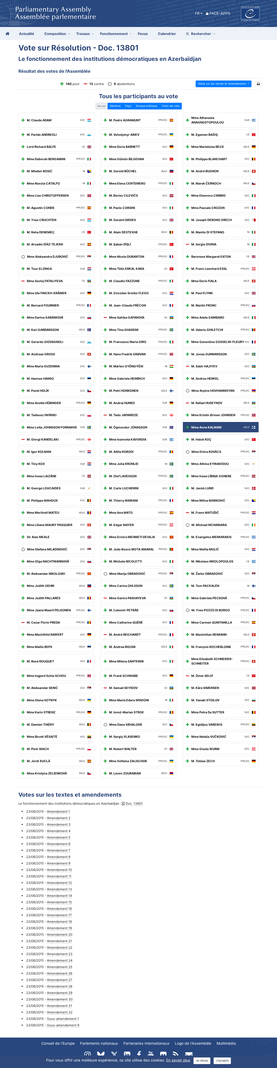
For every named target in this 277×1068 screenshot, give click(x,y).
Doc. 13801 (134, 803)
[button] (258, 84)
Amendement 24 (59, 960)
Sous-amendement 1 (63, 1019)
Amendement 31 (59, 1006)
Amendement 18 (59, 921)
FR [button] (197, 13)
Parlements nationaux (99, 1043)
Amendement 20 (59, 934)
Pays (128, 105)
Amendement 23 (59, 954)
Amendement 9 (58, 863)
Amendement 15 (59, 902)
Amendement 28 (59, 986)
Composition (55, 34)
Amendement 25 (59, 967)
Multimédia (226, 1043)
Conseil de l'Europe (58, 1043)
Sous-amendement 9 (63, 1025)
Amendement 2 (58, 818)
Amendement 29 (59, 993)
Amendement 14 (59, 896)
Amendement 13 (59, 889)
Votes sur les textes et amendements (222, 83)
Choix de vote (170, 105)
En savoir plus (178, 1060)
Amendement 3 (59, 824)
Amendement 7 (58, 850)
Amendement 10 (59, 870)
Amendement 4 (59, 831)
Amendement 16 (59, 909)
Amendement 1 (58, 811)
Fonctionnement (114, 34)
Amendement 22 (59, 947)
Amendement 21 (59, 941)
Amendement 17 (59, 915)
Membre (115, 105)
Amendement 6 (58, 844)
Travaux (83, 34)
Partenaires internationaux (146, 1043)
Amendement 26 (59, 973)
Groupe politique (146, 105)
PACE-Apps (219, 13)
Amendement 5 (58, 837)
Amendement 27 (59, 980)
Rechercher (201, 34)
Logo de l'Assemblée (193, 1043)
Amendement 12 (59, 883)
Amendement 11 (59, 876)
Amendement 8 (58, 857)
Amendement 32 (59, 1012)
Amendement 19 (59, 928)
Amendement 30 (59, 999)
